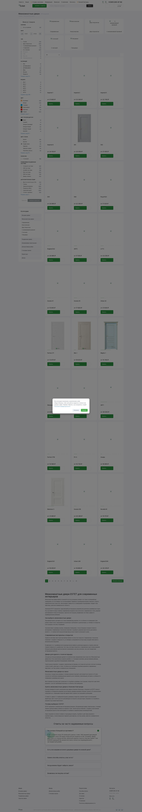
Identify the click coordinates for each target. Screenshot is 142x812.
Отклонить (76, 410)
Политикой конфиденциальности (62, 406)
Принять (84, 410)
